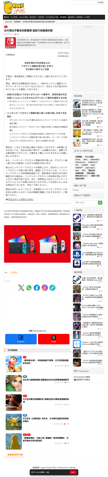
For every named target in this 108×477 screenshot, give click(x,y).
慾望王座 (91, 170)
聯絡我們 (36, 467)
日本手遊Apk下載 (52, 17)
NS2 (25, 396)
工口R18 (85, 165)
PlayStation (95, 159)
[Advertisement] (37, 311)
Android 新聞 (23, 17)
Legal (43, 467)
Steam (78, 159)
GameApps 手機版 (83, 377)
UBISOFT (79, 168)
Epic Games (90, 168)
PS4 (84, 170)
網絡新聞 (71, 17)
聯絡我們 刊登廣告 (83, 380)
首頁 (7, 17)
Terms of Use (63, 467)
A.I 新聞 (87, 17)
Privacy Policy (51, 467)
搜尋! (102, 2)
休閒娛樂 (79, 17)
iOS (77, 165)
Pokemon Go (81, 162)
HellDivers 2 (92, 162)
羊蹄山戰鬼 (91, 173)
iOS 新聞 (14, 17)
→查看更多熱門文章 (14, 455)
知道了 (73, 472)
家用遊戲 (63, 17)
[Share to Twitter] (21, 287)
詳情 (47, 472)
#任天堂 (14, 272)
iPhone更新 (89, 157)
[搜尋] (100, 203)
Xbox (86, 159)
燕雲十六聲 (95, 176)
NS (6, 27)
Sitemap (72, 467)
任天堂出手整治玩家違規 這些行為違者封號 (38, 22)
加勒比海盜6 (80, 178)
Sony (93, 165)
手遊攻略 (41, 17)
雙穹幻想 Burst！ (82, 176)
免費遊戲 (79, 157)
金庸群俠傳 (80, 173)
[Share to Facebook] (37, 287)
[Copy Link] (52, 287)
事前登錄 (33, 17)
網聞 (25, 376)
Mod (77, 170)
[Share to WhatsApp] (29, 287)
